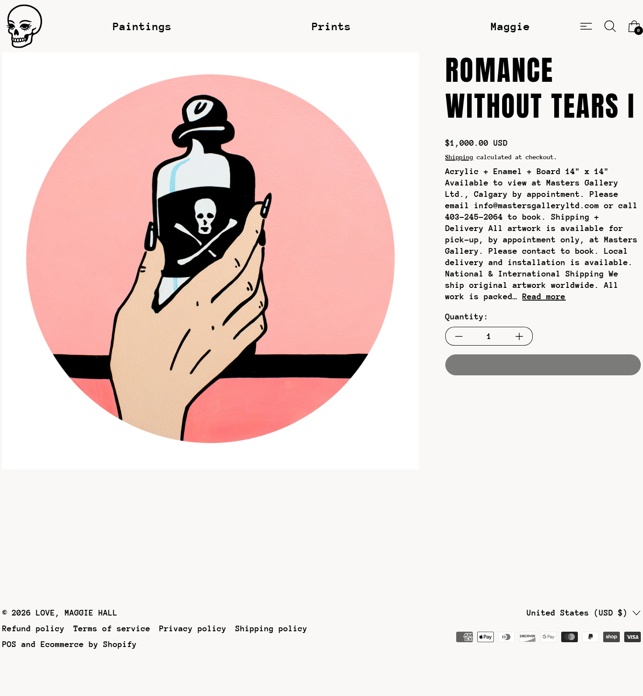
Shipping (459, 157)
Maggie (510, 26)
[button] (610, 26)
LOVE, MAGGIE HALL (77, 612)
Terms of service (111, 628)
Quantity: (467, 317)
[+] (519, 336)
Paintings (142, 26)
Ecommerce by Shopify (89, 644)
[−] (458, 336)
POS (9, 644)
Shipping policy (271, 628)
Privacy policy (193, 628)
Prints (331, 26)
